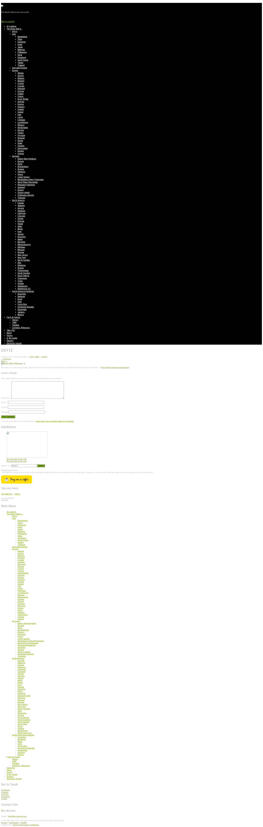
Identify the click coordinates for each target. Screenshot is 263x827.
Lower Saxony (24, 177)
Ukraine (21, 151)
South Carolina (24, 273)
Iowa (20, 231)
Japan (20, 47)
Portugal (21, 135)
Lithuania (21, 120)
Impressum (14, 823)
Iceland (21, 109)
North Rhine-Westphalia (28, 182)
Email (4, 407)
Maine (20, 239)
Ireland (20, 112)
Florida (20, 218)
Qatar (20, 55)
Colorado (21, 216)
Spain (20, 143)
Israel (20, 44)
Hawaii (20, 224)
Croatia (21, 83)
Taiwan (20, 62)
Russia (20, 140)
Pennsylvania (23, 270)
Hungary (21, 107)
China (20, 39)
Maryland (21, 242)
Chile (20, 301)
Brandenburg (23, 166)
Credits (23, 823)
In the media (12, 338)
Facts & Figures (13, 317)
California (21, 213)
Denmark (21, 88)
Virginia (21, 283)
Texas (20, 281)
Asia (14, 34)
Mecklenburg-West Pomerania (30, 179)
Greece (21, 104)
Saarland (21, 187)
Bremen (21, 169)
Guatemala (22, 309)
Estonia (21, 91)
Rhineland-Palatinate (26, 185)
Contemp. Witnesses (21, 327)
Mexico (21, 314)
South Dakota (23, 275)
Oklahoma (22, 265)
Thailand (21, 65)
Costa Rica (22, 304)
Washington (22, 286)
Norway (21, 130)
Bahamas (21, 296)
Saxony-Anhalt (24, 192)
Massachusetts (24, 244)
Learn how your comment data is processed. (54, 421)
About (9, 333)
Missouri (21, 249)
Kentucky (22, 237)
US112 (44, 357)
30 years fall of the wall (16, 459)
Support (10, 340)
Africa (14, 31)
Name (4, 402)
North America (18, 200)
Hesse (20, 174)
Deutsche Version (14, 343)
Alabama (21, 205)
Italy (19, 114)
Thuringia (21, 198)
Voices (9, 335)
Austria (21, 75)
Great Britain (23, 99)
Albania (21, 73)
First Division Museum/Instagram (115, 367)
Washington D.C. (24, 288)
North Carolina (24, 260)
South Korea (23, 60)
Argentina (22, 294)
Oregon (21, 268)
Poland (20, 133)
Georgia (21, 101)
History (15, 320)
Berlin (20, 164)
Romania (21, 138)
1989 (14, 322)
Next (4, 361)
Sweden (21, 146)
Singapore (22, 57)
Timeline (15, 325)
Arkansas (21, 211)
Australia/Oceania (19, 68)
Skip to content (8, 21)
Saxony (21, 190)
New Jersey (23, 255)
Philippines (22, 52)
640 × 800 (34, 357)
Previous (6, 359)
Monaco (21, 125)
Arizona (21, 208)
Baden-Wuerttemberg (27, 159)
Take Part (11, 330)
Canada (21, 203)
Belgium (21, 78)
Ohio (19, 262)
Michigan (21, 247)
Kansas (21, 234)
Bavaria (21, 161)
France (20, 96)
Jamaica (21, 312)
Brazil (20, 299)
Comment (6, 398)
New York (22, 257)
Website (4, 412)
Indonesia (22, 42)
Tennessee (22, 278)
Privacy (4, 823)
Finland (20, 94)
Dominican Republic (26, 307)
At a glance (11, 26)
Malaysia (21, 49)
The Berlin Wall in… (14, 29)
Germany (15, 156)
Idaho (20, 226)
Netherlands (23, 127)
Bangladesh (22, 36)
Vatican (21, 153)
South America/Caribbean (23, 291)
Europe (15, 70)
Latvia (20, 117)
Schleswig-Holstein (26, 195)
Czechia (21, 86)
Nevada (21, 252)
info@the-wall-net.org (17, 816)
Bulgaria (21, 81)
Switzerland (23, 148)
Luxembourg (23, 122)
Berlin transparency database (26, 825)
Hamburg (21, 172)
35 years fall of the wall (16, 461)
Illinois (20, 229)
